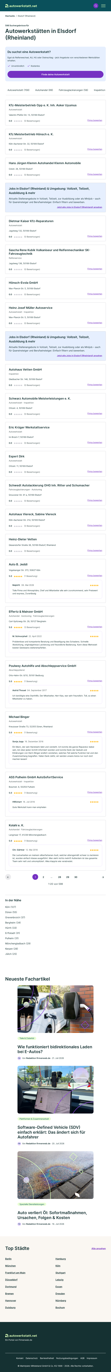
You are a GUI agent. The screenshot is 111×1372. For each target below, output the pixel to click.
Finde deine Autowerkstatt (55, 74)
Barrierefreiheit (47, 1358)
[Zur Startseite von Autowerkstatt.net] (21, 6)
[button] (95, 5)
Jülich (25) (11, 953)
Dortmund (10, 1286)
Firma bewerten (94, 120)
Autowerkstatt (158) (18, 90)
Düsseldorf (11, 1279)
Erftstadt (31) (12, 933)
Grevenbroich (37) (15, 917)
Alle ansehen (98, 1248)
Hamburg (61, 1258)
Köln (58, 1265)
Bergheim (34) (13, 922)
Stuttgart (60, 1272)
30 (75, 877)
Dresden (60, 1293)
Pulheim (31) (12, 938)
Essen (59, 1286)
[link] (55, 112)
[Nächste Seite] (103, 877)
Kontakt (19, 1358)
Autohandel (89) (44, 90)
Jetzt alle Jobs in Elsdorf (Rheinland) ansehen (79, 207)
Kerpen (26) (11, 948)
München (10, 1265)
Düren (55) (11, 912)
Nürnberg (61, 1300)
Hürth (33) (11, 927)
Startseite (10, 16)
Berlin (8, 1258)
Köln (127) (10, 906)
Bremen (9, 1293)
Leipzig (59, 1279)
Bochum (60, 1307)
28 (59, 877)
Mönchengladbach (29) (18, 943)
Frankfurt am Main (15, 1272)
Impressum (92, 1358)
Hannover (10, 1300)
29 (67, 877)
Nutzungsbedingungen (67, 1358)
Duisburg (10, 1307)
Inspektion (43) (102, 90)
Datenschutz (32, 1358)
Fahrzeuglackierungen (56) (73, 90)
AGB (82, 1358)
